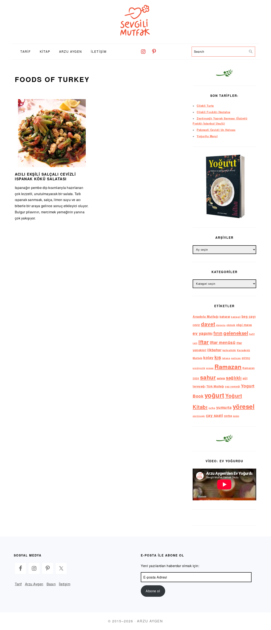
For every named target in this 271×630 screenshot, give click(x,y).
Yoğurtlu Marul (207, 136)
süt (245, 378)
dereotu (221, 325)
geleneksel (235, 333)
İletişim (64, 583)
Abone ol (153, 590)
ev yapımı (203, 333)
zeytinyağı (199, 416)
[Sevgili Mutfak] (135, 40)
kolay (208, 357)
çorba (228, 416)
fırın (218, 333)
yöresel (244, 406)
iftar (203, 342)
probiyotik (199, 368)
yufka (212, 407)
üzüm (236, 416)
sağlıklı (234, 378)
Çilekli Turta (205, 106)
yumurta (224, 407)
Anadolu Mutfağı (206, 316)
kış (217, 357)
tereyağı (199, 386)
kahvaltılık (229, 350)
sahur (208, 377)
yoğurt (214, 395)
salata (221, 378)
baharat (225, 317)
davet (208, 323)
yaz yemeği (232, 386)
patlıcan (236, 358)
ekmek (231, 325)
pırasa (210, 368)
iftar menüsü (222, 342)
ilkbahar (214, 349)
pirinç (246, 358)
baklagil (236, 316)
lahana (226, 358)
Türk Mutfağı (215, 386)
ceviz (196, 325)
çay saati (214, 415)
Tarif (18, 583)
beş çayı (249, 316)
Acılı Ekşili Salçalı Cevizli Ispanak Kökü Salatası (45, 176)
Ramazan (228, 366)
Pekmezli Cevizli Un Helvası (216, 130)
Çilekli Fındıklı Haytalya (213, 112)
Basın (51, 583)
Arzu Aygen (34, 583)
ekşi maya (244, 325)
